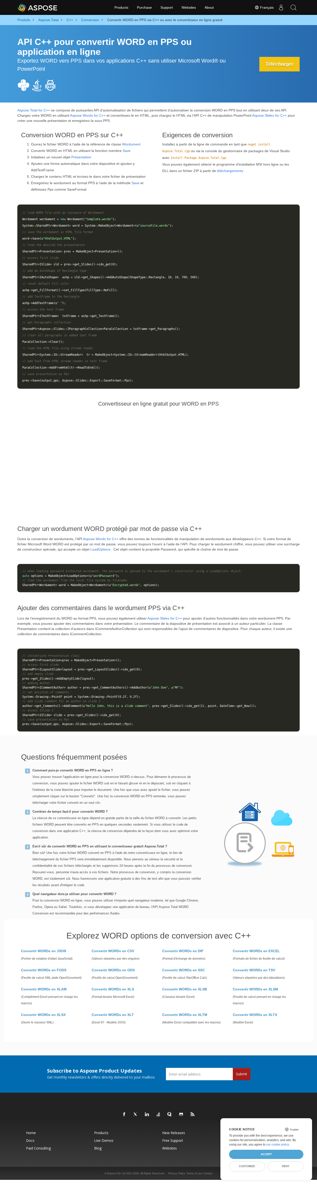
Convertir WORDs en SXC (183, 970)
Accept (266, 1154)
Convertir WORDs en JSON (43, 951)
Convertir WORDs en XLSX (43, 1015)
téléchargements (230, 171)
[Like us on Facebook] (124, 1114)
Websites (189, 7)
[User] (281, 7)
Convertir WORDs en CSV (113, 951)
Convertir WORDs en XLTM (184, 1015)
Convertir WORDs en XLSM (255, 989)
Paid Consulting (38, 1148)
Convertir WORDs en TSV (254, 970)
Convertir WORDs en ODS (113, 970)
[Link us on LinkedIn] (147, 1114)
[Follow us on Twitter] (135, 1114)
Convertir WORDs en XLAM (44, 989)
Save (127, 151)
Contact (207, 1173)
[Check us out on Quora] (170, 1114)
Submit (241, 1074)
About (209, 7)
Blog (98, 1148)
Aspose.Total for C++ (33, 110)
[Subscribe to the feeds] (192, 1114)
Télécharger (279, 64)
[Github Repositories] (181, 1114)
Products (121, 7)
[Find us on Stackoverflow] (158, 1114)
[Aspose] (37, 7)
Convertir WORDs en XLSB (184, 989)
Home (31, 1132)
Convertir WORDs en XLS (113, 989)
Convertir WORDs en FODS (43, 970)
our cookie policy (277, 1144)
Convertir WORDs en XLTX (255, 1015)
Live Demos (103, 1140)
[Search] (293, 7)
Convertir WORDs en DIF (183, 951)
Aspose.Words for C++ (88, 115)
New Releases (173, 1132)
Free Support (172, 1140)
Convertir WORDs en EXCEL (256, 951)
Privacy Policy (176, 1173)
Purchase (144, 7)
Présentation (81, 157)
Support (166, 7)
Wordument (131, 144)
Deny (285, 1166)
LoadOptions (100, 549)
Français (266, 7)
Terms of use (194, 1173)
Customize (247, 1166)
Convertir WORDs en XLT (113, 1015)
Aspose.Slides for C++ (269, 115)
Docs (30, 1140)
